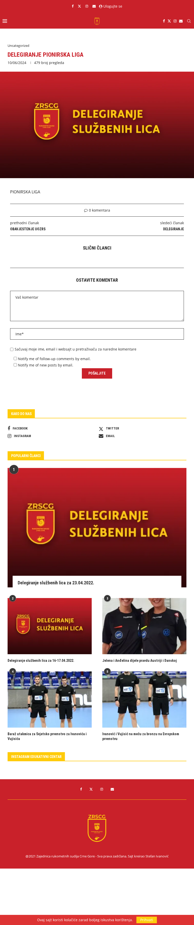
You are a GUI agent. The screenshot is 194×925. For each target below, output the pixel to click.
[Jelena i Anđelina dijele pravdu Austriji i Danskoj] (144, 626)
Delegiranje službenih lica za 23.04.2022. (56, 582)
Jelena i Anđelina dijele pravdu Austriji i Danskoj (139, 661)
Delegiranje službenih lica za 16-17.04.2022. (41, 661)
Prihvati (146, 919)
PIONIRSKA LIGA (25, 192)
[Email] (94, 6)
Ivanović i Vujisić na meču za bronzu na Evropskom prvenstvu (140, 736)
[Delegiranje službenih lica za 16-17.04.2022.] (50, 626)
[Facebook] (73, 6)
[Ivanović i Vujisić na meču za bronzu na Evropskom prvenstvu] (144, 699)
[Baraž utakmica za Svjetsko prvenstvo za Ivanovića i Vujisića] (50, 699)
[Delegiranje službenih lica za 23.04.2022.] (97, 527)
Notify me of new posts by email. (45, 365)
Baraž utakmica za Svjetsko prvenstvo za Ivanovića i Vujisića (47, 736)
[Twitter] (79, 6)
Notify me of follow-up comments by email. (54, 358)
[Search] (188, 21)
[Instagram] (86, 6)
